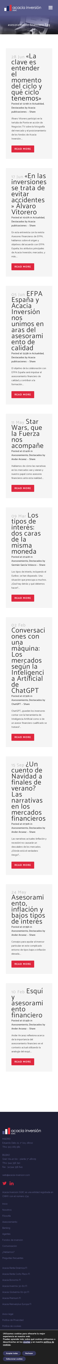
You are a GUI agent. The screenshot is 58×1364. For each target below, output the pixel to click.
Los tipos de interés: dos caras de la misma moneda (26, 533)
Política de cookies (11, 1326)
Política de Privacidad (13, 1320)
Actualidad (38, 104)
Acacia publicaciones (23, 110)
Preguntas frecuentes (12, 1258)
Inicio (5, 1204)
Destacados (17, 108)
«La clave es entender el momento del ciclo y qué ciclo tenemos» (26, 77)
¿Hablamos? (8, 1252)
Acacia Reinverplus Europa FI (16, 1304)
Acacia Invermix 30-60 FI (14, 1286)
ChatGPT (16, 704)
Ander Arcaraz (18, 459)
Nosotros (7, 1210)
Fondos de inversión (12, 1240)
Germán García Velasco (23, 565)
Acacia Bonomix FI (11, 1280)
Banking (6, 1228)
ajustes (26, 1342)
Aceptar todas (12, 1353)
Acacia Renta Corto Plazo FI (16, 1274)
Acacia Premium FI (11, 1298)
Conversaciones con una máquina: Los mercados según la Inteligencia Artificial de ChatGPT (28, 661)
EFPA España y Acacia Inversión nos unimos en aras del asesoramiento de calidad (27, 321)
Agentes (6, 1234)
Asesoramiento (19, 455)
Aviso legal (7, 1314)
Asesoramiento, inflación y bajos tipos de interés (28, 909)
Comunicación (9, 1246)
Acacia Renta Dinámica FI (14, 1268)
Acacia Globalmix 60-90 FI (15, 1292)
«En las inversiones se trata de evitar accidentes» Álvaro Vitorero (29, 194)
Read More (23, 149)
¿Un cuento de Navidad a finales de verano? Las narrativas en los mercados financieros (28, 791)
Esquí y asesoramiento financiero (27, 1003)
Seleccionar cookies (14, 1359)
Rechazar (29, 1353)
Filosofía (6, 1216)
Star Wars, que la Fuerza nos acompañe (27, 434)
